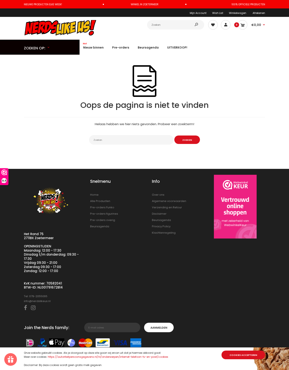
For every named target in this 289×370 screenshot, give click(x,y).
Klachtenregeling (164, 233)
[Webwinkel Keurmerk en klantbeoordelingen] (235, 207)
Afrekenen (259, 13)
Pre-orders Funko (102, 207)
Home (94, 195)
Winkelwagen (237, 13)
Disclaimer (159, 214)
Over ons (158, 195)
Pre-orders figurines (104, 214)
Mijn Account (198, 13)
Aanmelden (158, 328)
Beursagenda (99, 226)
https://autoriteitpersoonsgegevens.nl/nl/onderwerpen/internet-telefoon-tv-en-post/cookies (108, 357)
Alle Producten (100, 201)
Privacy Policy (161, 226)
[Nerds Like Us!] (61, 34)
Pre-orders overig (102, 220)
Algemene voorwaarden (169, 201)
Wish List (217, 13)
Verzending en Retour (167, 207)
